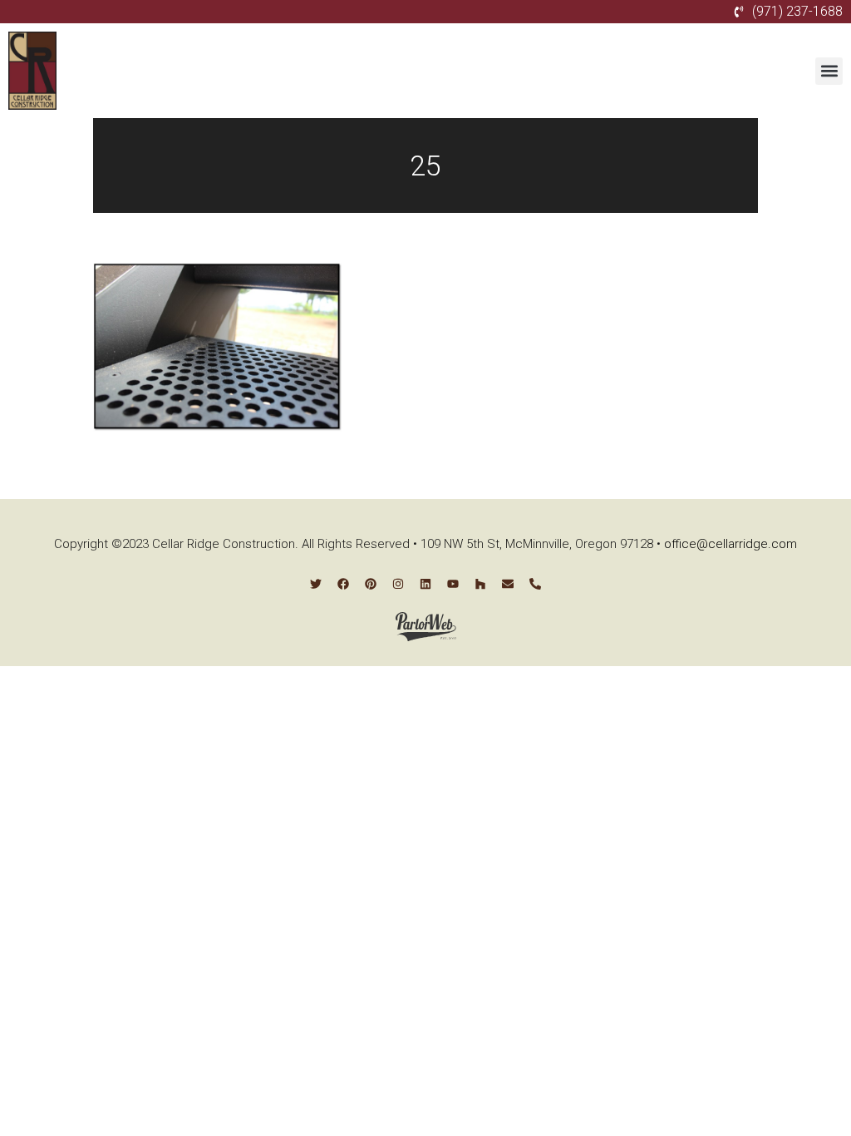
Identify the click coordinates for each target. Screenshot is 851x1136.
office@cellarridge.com (730, 543)
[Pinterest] (370, 583)
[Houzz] (480, 583)
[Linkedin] (425, 583)
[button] (829, 71)
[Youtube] (453, 583)
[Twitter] (315, 583)
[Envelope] (507, 583)
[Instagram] (398, 583)
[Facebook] (343, 583)
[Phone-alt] (535, 583)
